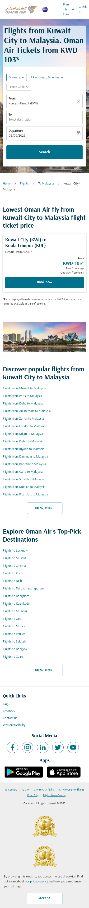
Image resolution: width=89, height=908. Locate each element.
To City (25, 789)
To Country (11, 789)
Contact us (10, 718)
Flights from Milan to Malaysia (23, 434)
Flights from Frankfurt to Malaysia (25, 494)
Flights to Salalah (14, 641)
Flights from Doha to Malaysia (23, 403)
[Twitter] (58, 747)
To (10, 115)
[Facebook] (12, 747)
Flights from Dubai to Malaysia (23, 441)
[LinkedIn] (42, 747)
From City (32, 795)
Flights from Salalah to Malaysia (24, 479)
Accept (44, 898)
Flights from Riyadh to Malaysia (24, 449)
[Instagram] (27, 747)
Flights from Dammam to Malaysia (25, 456)
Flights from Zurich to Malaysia (23, 419)
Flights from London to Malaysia (24, 426)
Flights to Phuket (14, 634)
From (12, 98)
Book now (44, 282)
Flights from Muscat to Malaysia (24, 388)
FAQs (6, 704)
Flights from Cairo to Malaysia (23, 472)
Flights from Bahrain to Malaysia (24, 464)
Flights (24, 183)
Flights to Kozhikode (16, 604)
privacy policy (39, 881)
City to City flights (44, 789)
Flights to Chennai (15, 566)
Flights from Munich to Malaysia (24, 487)
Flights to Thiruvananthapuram (23, 588)
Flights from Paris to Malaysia (22, 396)
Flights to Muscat (14, 558)
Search (44, 152)
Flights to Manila (14, 626)
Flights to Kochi (13, 573)
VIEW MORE (44, 508)
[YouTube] (73, 747)
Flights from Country (54, 795)
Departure (16, 131)
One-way (14, 77)
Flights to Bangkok (15, 649)
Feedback (9, 711)
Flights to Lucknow (15, 551)
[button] (47, 77)
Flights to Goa (12, 619)
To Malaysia (46, 183)
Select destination (20, 119)
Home (6, 183)
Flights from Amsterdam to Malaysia (27, 411)
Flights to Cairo (13, 657)
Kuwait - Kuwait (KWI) (23, 103)
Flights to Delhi (13, 581)
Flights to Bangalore (16, 596)
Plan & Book (69, 9)
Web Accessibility (14, 725)
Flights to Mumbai (15, 611)
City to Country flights (71, 789)
